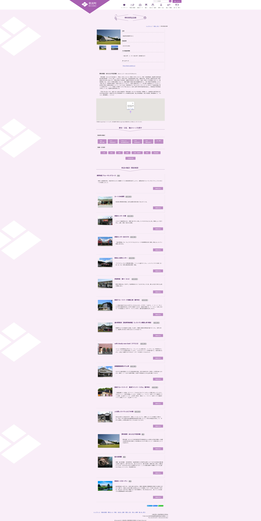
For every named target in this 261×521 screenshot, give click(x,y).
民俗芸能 (156, 153)
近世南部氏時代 (148, 141)
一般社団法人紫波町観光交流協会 (89, 4)
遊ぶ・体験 (169, 7)
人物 (104, 153)
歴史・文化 (161, 7)
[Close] (132, 103)
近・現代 (159, 140)
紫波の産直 (132, 7)
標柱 (147, 153)
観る (146, 7)
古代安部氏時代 (112, 141)
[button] (130, 112)
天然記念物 (130, 158)
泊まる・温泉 (152, 7)
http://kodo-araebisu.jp (129, 66)
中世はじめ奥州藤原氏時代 (125, 141)
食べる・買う (177, 7)
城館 (127, 153)
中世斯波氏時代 (137, 141)
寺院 (119, 153)
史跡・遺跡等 (137, 153)
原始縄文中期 (102, 141)
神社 (111, 153)
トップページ (124, 7)
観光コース (140, 7)
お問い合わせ (177, 1)
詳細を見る (158, 188)
